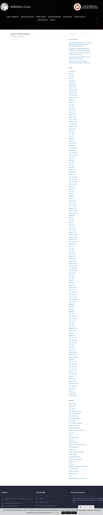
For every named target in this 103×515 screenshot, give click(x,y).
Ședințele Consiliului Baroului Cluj (77, 478)
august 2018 (72, 302)
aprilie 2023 (72, 167)
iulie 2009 (71, 390)
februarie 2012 (72, 362)
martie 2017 (72, 326)
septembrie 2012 (73, 357)
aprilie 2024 (72, 138)
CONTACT (52, 20)
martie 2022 (72, 198)
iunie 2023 (71, 162)
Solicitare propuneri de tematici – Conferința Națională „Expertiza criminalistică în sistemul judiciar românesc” (80, 44)
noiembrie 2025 (73, 92)
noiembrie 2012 (73, 354)
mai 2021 (71, 222)
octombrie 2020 (73, 239)
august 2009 (72, 388)
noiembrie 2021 (73, 208)
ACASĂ (8, 17)
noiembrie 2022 (73, 179)
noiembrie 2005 (73, 395)
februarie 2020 (72, 258)
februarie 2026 (72, 85)
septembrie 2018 (73, 299)
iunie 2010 (71, 376)
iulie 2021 (71, 217)
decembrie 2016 (73, 328)
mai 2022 (71, 193)
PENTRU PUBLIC (67, 17)
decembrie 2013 (73, 340)
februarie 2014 (72, 338)
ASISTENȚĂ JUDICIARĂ (54, 17)
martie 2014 (72, 335)
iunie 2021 (71, 220)
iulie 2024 (71, 131)
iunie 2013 (71, 345)
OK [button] (63, 512)
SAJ (70, 476)
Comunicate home (73, 416)
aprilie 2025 (72, 109)
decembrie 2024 (73, 119)
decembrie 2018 (73, 292)
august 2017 (72, 321)
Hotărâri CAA (72, 449)
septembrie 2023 (73, 155)
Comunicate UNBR (74, 418)
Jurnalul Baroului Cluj (74, 456)
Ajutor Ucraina (72, 404)
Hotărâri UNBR (73, 454)
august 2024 (72, 128)
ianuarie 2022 (72, 203)
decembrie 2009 (73, 383)
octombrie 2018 (73, 297)
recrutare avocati (73, 468)
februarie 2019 (72, 287)
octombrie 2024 (73, 124)
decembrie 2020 (73, 234)
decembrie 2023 (73, 148)
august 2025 (72, 100)
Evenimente (72, 420)
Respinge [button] (68, 512)
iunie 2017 (71, 323)
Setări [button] (74, 512)
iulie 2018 (71, 304)
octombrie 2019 (73, 268)
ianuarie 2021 (72, 232)
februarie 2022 (72, 201)
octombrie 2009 (73, 386)
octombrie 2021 (73, 210)
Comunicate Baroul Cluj (75, 411)
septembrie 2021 (73, 213)
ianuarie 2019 (72, 290)
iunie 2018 (71, 306)
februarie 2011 (72, 371)
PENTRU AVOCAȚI (41, 17)
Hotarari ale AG (73, 442)
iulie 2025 (71, 102)
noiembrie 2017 (73, 318)
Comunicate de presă (74, 413)
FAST (70, 435)
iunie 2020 (71, 249)
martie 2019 (72, 285)
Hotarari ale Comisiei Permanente (78, 444)
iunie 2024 (71, 133)
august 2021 (72, 215)
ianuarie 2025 (72, 116)
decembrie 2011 (73, 364)
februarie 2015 (72, 330)
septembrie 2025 (73, 97)
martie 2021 (72, 227)
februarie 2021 (72, 229)
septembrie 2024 (73, 126)
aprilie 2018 (72, 311)
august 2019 (72, 273)
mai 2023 (71, 165)
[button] (19, 16)
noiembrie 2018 (73, 294)
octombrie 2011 (73, 369)
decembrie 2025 (73, 90)
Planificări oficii (73, 461)
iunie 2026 (71, 76)
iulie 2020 (71, 246)
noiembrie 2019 (73, 266)
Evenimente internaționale (75, 423)
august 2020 (72, 244)
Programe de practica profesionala (78, 466)
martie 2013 (72, 347)
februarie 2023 (72, 172)
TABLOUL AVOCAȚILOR (27, 17)
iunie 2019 (71, 277)
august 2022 (72, 186)
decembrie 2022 (73, 177)
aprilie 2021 (72, 225)
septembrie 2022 (73, 184)
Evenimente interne (74, 425)
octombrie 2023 (73, 152)
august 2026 (72, 71)
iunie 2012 (71, 359)
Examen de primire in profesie (76, 430)
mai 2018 (71, 309)
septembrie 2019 (73, 270)
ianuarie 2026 (72, 88)
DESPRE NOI (15, 17)
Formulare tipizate (73, 437)
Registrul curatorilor (74, 471)
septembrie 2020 (73, 241)
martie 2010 (72, 378)
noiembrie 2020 (73, 237)
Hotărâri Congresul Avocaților (76, 452)
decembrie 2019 (73, 263)
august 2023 (72, 157)
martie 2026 (72, 83)
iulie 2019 (71, 275)
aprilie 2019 (72, 282)
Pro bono (71, 464)
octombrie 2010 (73, 374)
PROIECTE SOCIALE (79, 17)
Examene (71, 432)
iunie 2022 (71, 191)
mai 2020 (71, 251)
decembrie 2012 (73, 352)
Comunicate (72, 408)
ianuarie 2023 (72, 174)
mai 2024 (71, 136)
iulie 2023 (71, 160)
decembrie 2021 (73, 205)
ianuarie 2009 (72, 393)
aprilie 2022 (72, 196)
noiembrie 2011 (73, 366)
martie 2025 (72, 112)
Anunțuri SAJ (72, 406)
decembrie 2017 (73, 316)
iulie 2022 (71, 189)
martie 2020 (72, 256)
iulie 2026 (71, 73)
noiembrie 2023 (73, 150)
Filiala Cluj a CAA (44, 502)
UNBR (41, 498)
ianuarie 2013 (72, 350)
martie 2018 (72, 314)
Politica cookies (55, 512)
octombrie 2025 (73, 95)
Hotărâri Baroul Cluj (74, 447)
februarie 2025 (72, 114)
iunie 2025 (71, 104)
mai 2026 (71, 78)
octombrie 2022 (73, 181)
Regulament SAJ (73, 473)
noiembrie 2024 (73, 121)
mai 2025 (71, 107)
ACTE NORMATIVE (42, 20)
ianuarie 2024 (72, 145)
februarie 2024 (72, 143)
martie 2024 (72, 141)
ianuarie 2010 (72, 381)
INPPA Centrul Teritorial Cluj (47, 505)
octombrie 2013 (73, 342)
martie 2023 (72, 169)
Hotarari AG (72, 440)
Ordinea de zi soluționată (75, 459)
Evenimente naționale (74, 428)
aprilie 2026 (72, 80)
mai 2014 (71, 333)
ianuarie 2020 (72, 261)
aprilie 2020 (72, 253)
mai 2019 (71, 280)
